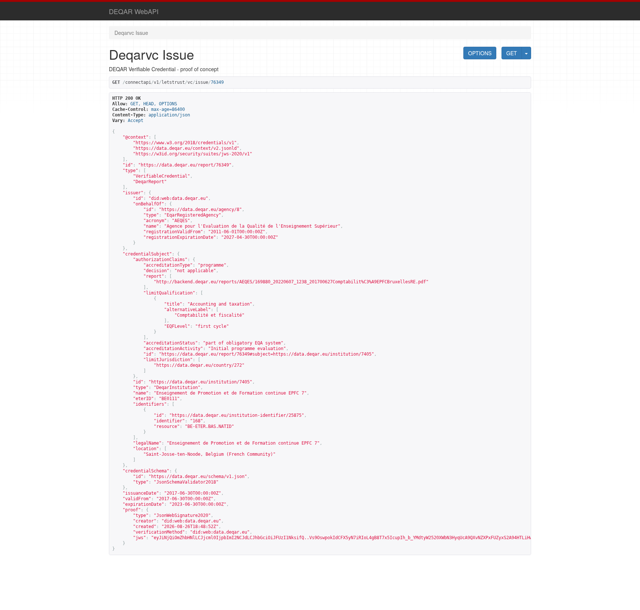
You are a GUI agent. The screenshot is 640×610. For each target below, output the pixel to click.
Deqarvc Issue (131, 32)
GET (511, 53)
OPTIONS (479, 53)
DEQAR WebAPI (134, 11)
